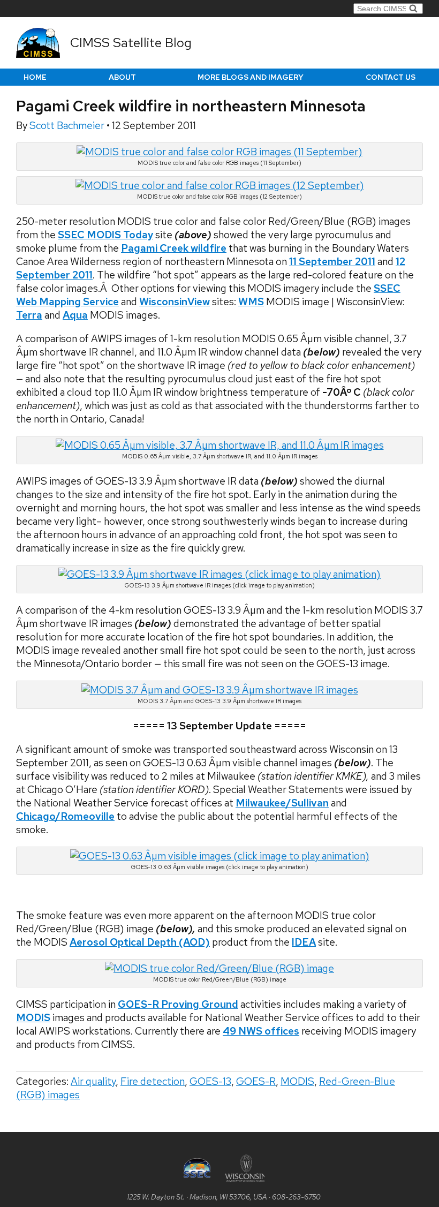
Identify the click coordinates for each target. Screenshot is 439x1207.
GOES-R (256, 1081)
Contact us (390, 77)
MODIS (33, 1017)
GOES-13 (210, 1081)
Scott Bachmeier (68, 125)
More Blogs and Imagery (251, 77)
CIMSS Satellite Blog (131, 42)
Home (35, 77)
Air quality (93, 1081)
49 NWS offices (261, 1031)
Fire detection (152, 1081)
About (122, 77)
